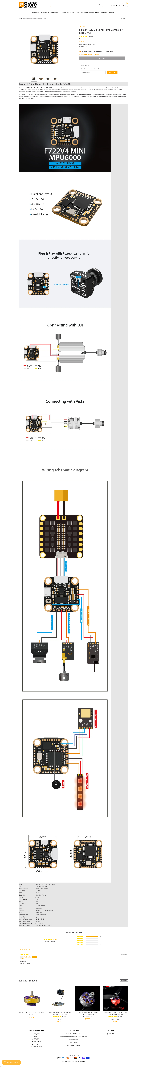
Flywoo (32, 1015)
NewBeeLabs (36, 1043)
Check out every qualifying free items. (89, 54)
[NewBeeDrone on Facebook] (121, 19)
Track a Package (36, 1033)
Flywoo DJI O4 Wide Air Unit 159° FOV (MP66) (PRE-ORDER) (59, 1013)
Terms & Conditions (36, 1041)
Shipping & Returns (36, 1039)
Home (20, 18)
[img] (24, 954)
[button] (83, 36)
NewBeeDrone (70, 1061)
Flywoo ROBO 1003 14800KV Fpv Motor (31, 1012)
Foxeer (81, 38)
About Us (36, 1036)
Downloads (36, 1034)
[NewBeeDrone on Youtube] (127, 19)
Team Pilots (36, 1038)
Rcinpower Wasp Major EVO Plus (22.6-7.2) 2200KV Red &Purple (115, 1013)
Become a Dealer (36, 1044)
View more (124, 980)
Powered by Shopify (80, 1061)
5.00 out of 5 (56, 939)
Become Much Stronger (36, 1046)
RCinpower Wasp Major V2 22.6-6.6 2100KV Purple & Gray (87, 1013)
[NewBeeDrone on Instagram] (124, 19)
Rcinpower (87, 1016)
